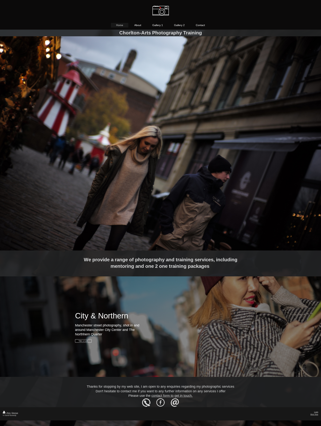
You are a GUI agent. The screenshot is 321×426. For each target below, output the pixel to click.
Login (316, 412)
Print (8, 413)
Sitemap (15, 413)
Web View (314, 414)
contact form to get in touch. (172, 396)
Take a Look (83, 341)
